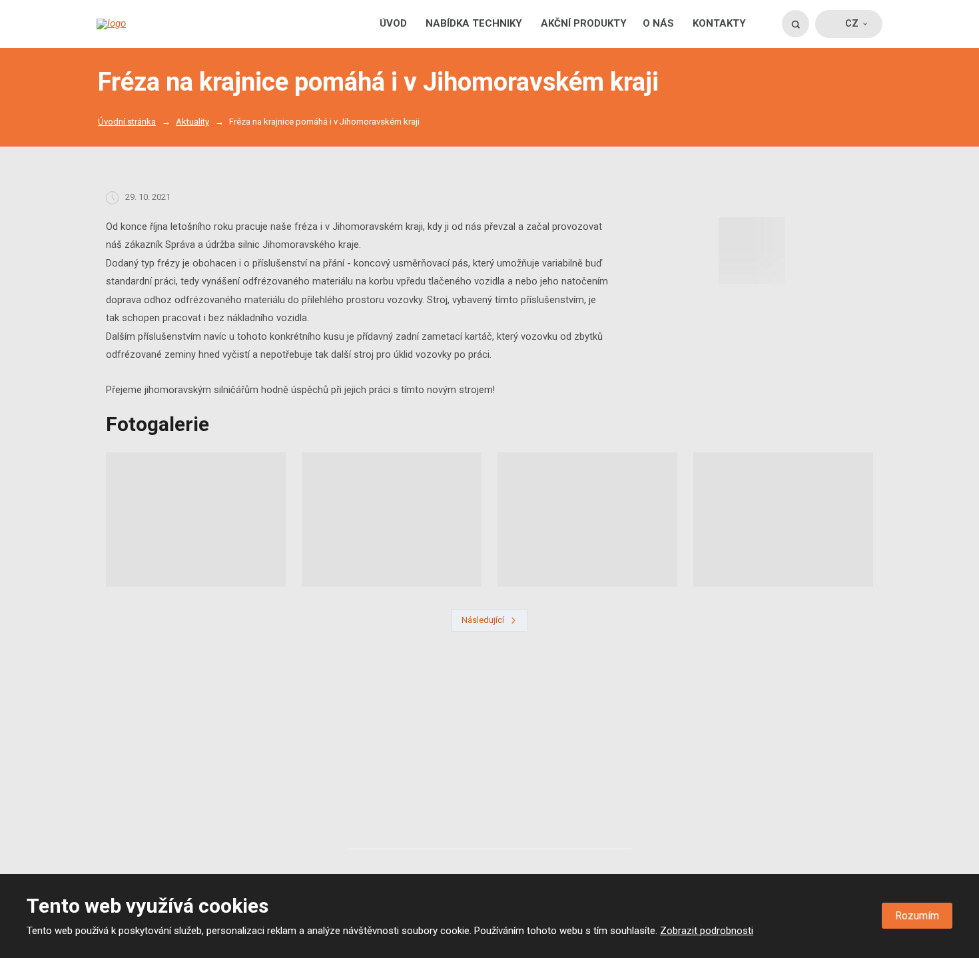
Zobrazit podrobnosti (706, 931)
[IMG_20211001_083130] (752, 250)
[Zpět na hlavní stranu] (151, 24)
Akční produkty (584, 23)
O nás (658, 23)
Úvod (393, 23)
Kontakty (719, 23)
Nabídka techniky (474, 23)
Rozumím (917, 915)
